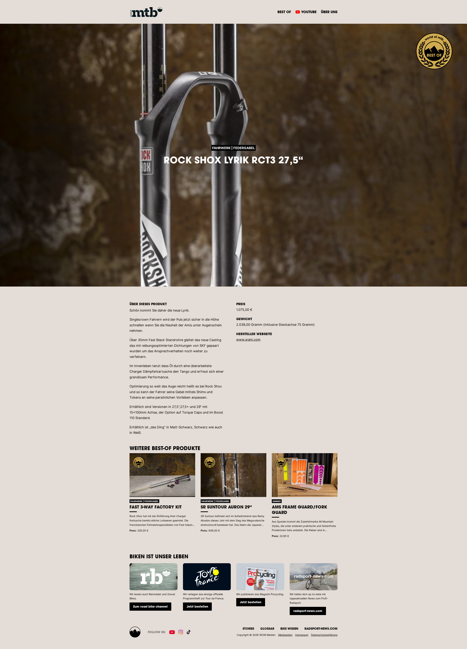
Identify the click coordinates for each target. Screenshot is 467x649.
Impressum (301, 634)
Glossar (267, 628)
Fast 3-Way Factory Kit (156, 507)
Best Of (284, 11)
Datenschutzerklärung (324, 634)
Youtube (309, 11)
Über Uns (329, 11)
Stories (248, 628)
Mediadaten (285, 634)
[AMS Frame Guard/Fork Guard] (304, 475)
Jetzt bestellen (197, 606)
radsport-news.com (307, 611)
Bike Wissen (289, 628)
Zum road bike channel (150, 606)
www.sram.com (248, 339)
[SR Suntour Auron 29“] (233, 475)
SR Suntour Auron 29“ (226, 507)
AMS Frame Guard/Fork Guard (299, 509)
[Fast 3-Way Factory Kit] (162, 475)
